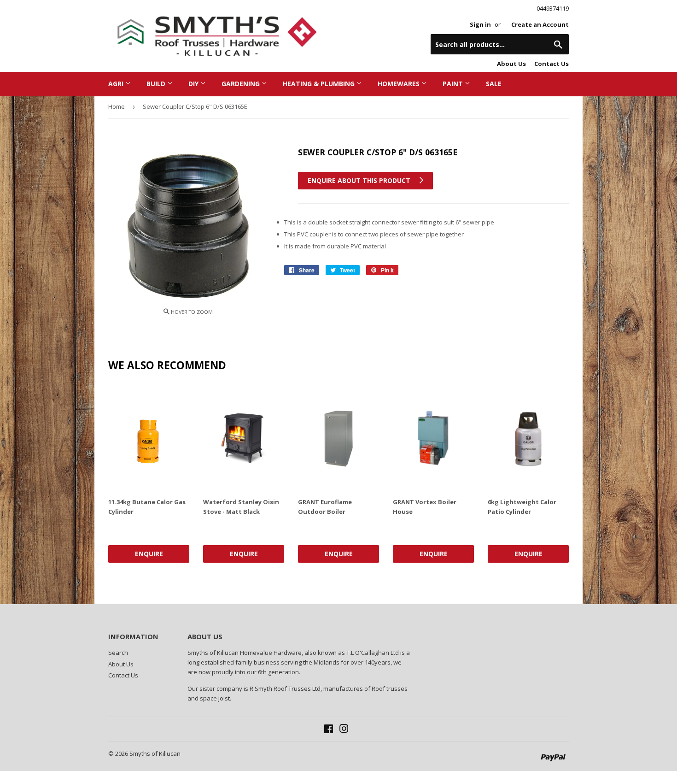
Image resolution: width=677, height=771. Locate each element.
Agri (116, 83)
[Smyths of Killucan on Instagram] (344, 730)
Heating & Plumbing (319, 83)
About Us (511, 63)
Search (118, 652)
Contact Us (551, 63)
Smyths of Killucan (155, 753)
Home (116, 106)
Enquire (149, 553)
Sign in (480, 24)
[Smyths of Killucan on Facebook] (328, 730)
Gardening (242, 83)
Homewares (399, 83)
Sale (494, 83)
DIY (194, 83)
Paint (454, 83)
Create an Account (540, 24)
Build (156, 83)
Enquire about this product (360, 180)
